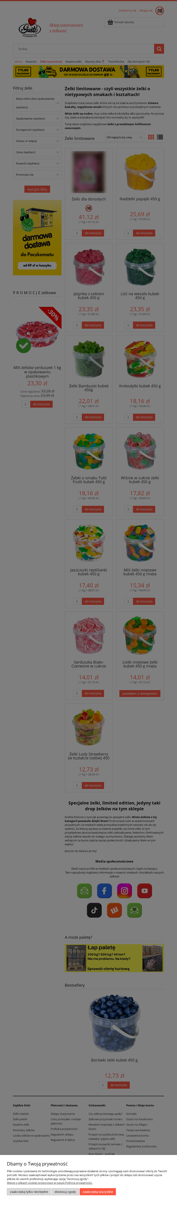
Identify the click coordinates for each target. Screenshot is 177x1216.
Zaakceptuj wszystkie (98, 1192)
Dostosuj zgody (65, 1192)
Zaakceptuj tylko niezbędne (29, 1192)
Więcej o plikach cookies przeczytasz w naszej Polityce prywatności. (49, 1183)
